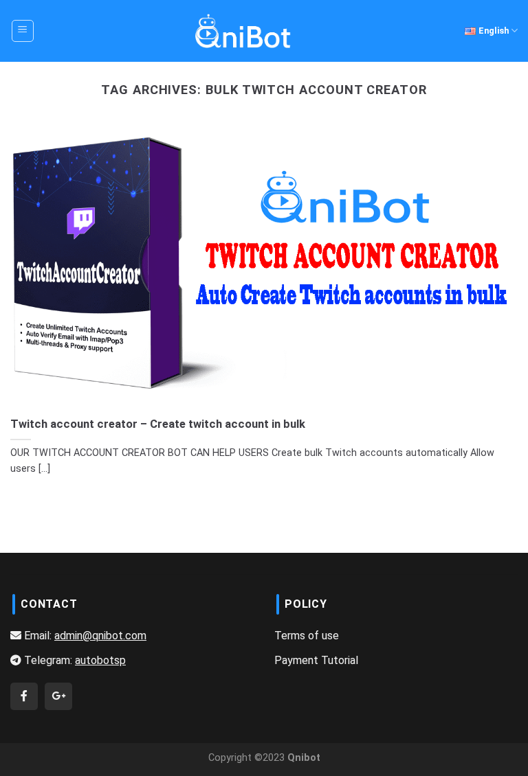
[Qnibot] (24, 696)
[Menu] (23, 31)
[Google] (58, 696)
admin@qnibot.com (100, 635)
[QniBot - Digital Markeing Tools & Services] (243, 30)
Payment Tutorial (316, 660)
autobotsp (100, 660)
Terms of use (306, 635)
